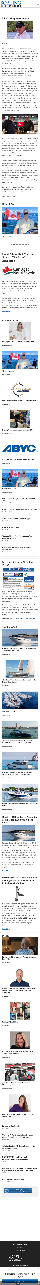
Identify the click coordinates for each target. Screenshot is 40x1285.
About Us (20, 1248)
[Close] (38, 1268)
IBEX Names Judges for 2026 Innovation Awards (20, 400)
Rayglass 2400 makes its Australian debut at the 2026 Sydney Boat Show (19, 649)
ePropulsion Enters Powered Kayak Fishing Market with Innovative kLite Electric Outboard (19, 880)
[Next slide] (35, 225)
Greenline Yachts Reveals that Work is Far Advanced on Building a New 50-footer (17, 773)
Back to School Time (9, 488)
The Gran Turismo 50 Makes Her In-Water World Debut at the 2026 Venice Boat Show (17, 741)
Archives (10, 614)
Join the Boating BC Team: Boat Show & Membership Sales (17, 1083)
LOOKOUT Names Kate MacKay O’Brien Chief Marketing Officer (19, 1115)
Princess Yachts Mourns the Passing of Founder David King (19, 958)
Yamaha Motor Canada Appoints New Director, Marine (17, 537)
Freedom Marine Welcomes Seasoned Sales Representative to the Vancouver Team (19, 1169)
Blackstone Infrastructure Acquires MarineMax (16, 548)
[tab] (11, 244)
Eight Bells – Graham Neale (13, 1179)
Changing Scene (7, 15)
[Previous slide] (4, 225)
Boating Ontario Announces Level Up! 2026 (17, 430)
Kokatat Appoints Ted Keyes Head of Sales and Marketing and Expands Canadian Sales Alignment (19, 990)
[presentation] (20, 220)
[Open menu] (38, 3)
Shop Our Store (20, 1250)
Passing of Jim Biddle (10, 1022)
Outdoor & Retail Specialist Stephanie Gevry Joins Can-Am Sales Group (18, 1052)
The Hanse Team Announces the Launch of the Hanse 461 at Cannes (19, 681)
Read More (6, 312)
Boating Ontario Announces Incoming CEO (18, 341)
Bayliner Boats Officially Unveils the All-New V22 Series (20, 804)
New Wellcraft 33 (8, 711)
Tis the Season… (8, 237)
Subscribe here (30, 618)
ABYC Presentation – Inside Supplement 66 (18, 459)
